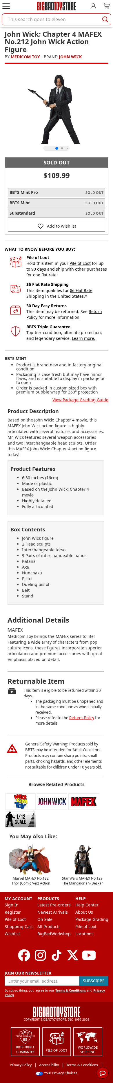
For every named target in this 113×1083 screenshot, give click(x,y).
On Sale (44, 919)
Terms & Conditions (70, 990)
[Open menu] (6, 6)
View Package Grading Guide (80, 399)
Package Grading (91, 919)
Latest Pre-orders (54, 905)
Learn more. (83, 338)
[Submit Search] (105, 19)
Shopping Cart (19, 926)
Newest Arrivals (52, 912)
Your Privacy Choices (60, 1073)
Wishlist (12, 933)
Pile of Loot (80, 263)
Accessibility (49, 1065)
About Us (84, 912)
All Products (49, 926)
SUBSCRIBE (94, 980)
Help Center (87, 905)
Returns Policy (81, 717)
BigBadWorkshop (54, 933)
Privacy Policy (21, 1065)
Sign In (12, 905)
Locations (84, 933)
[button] (56, 226)
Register (13, 912)
